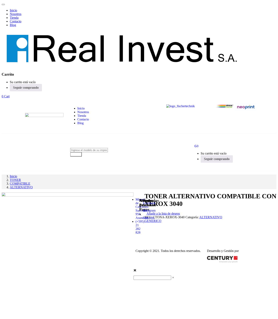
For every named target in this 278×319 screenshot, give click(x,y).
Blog (13, 25)
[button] (6, 96)
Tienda (14, 17)
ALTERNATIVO (21, 187)
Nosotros (15, 14)
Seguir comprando (26, 87)
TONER (15, 180)
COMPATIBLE (20, 183)
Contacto (15, 21)
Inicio (13, 10)
